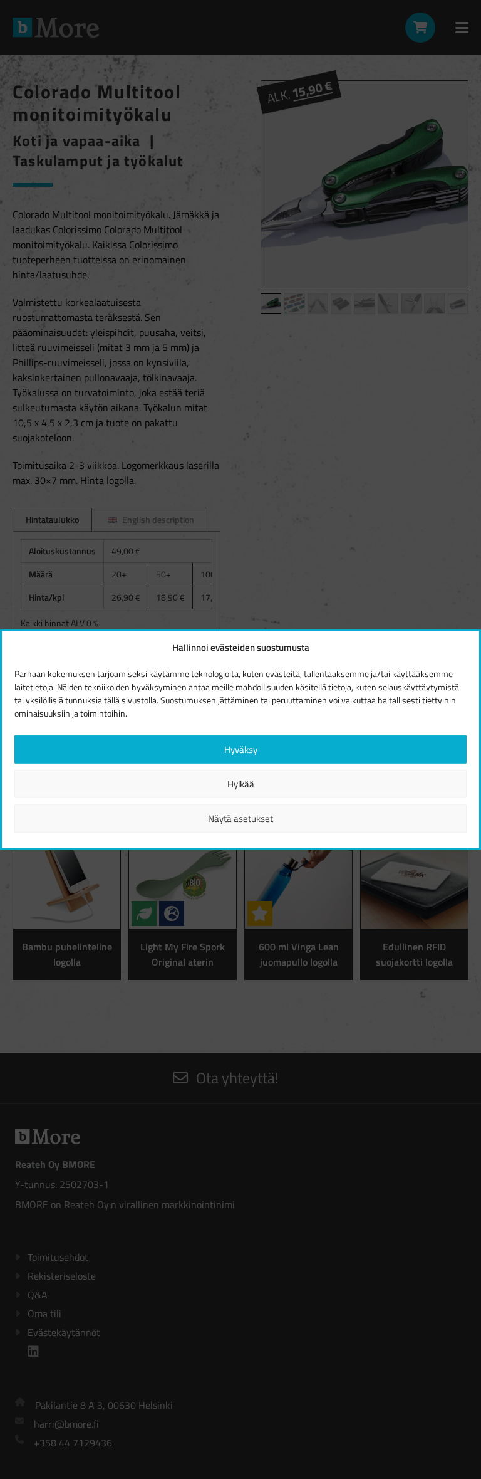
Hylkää (240, 783)
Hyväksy (240, 749)
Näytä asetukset (240, 818)
